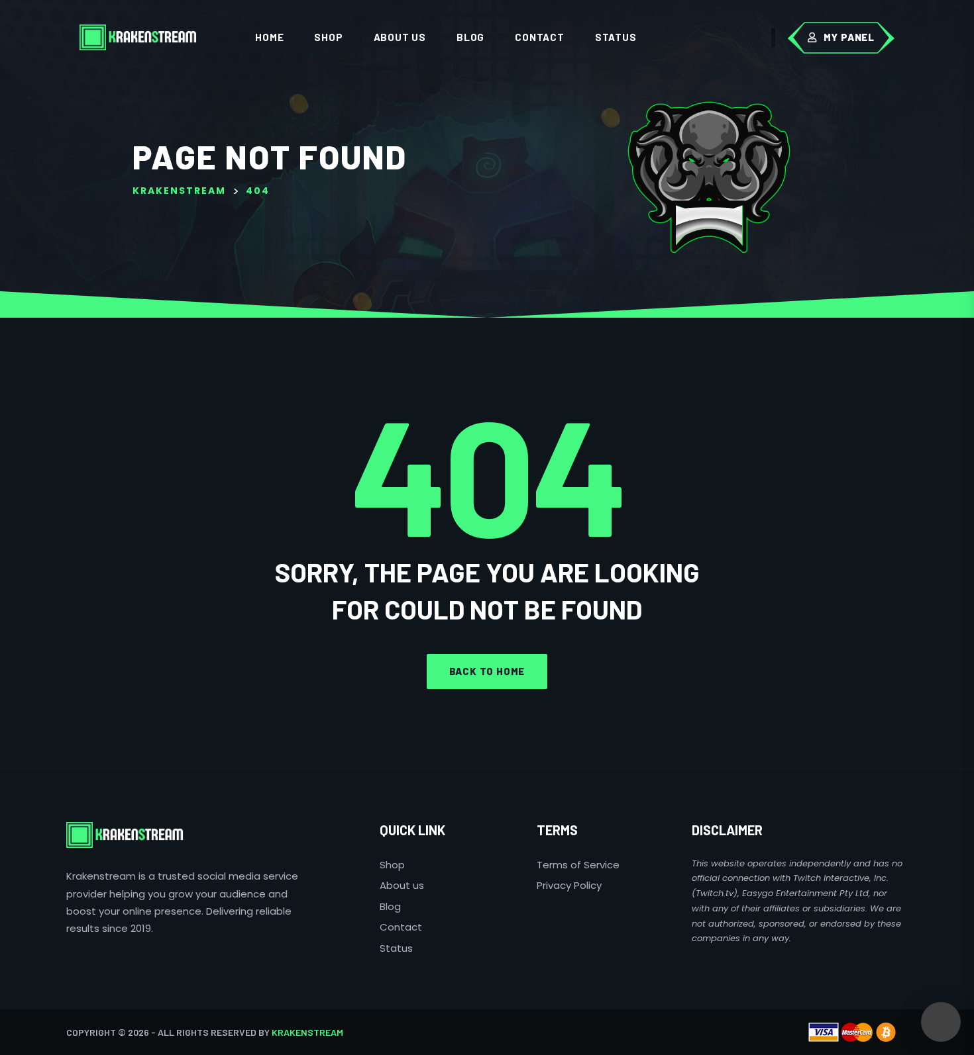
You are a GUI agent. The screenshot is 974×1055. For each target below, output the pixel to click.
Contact (540, 37)
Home (269, 37)
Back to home (487, 671)
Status (616, 37)
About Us (400, 37)
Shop (328, 37)
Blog (470, 37)
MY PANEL (849, 37)
